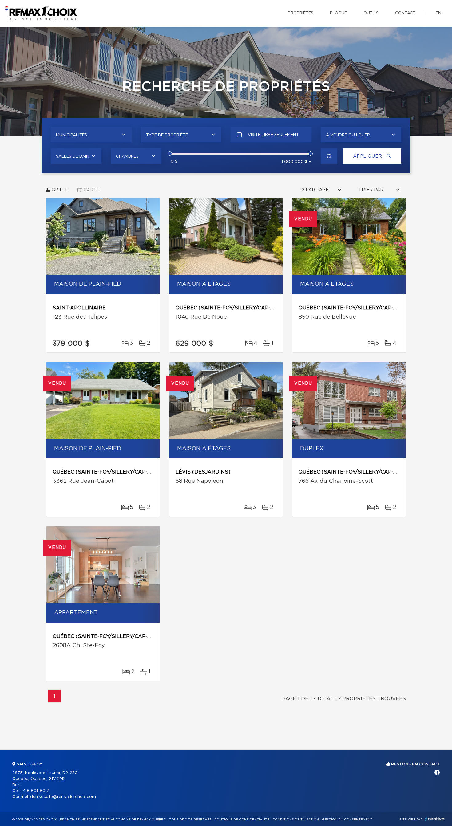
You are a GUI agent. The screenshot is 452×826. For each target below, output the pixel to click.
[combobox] (91, 134)
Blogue (338, 13)
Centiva (435, 819)
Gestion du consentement (347, 819)
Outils (371, 13)
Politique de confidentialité (242, 819)
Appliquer (368, 156)
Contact (405, 13)
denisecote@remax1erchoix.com (63, 797)
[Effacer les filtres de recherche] (329, 156)
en (438, 13)
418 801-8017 (36, 791)
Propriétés (300, 13)
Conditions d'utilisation (295, 819)
